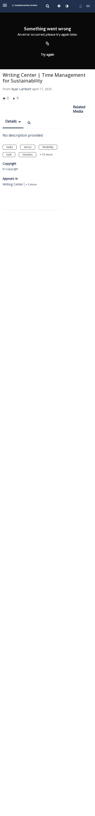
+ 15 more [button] (46, 154)
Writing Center (13, 184)
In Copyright (10, 169)
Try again (47, 54)
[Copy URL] (47, 43)
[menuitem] (47, 6)
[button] (6, 5)
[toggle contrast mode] (66, 6)
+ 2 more (31, 184)
